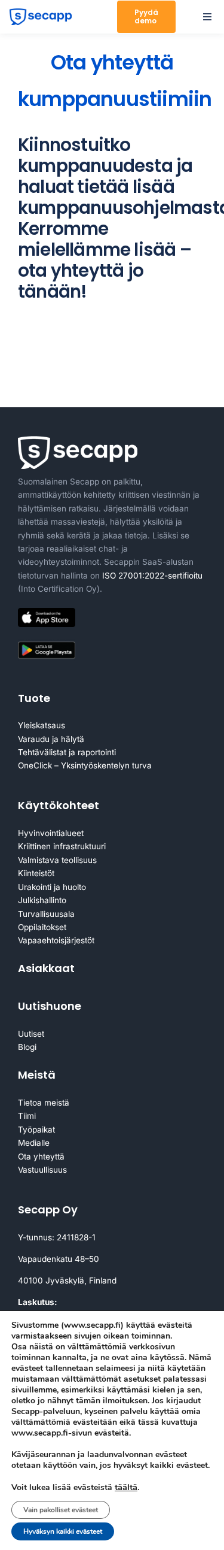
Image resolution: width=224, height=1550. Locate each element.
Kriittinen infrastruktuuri (62, 846)
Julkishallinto (42, 900)
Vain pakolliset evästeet (60, 1510)
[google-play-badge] (46, 644)
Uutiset (31, 1034)
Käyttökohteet (58, 805)
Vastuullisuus (42, 1169)
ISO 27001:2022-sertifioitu (152, 575)
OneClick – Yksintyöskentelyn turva (85, 765)
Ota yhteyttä (41, 1156)
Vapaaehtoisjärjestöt (56, 940)
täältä (126, 1487)
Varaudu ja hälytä (51, 739)
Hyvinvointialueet (51, 833)
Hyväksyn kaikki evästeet (62, 1531)
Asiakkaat (46, 968)
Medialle (34, 1143)
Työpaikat (36, 1129)
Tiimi (27, 1116)
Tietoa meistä (43, 1102)
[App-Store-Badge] (46, 613)
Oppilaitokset (42, 927)
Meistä (37, 1074)
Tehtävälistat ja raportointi (67, 752)
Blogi (27, 1047)
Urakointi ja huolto (52, 887)
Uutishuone (49, 1005)
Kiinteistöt (36, 873)
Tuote (34, 698)
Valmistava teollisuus (57, 860)
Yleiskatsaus (41, 725)
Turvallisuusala (46, 914)
